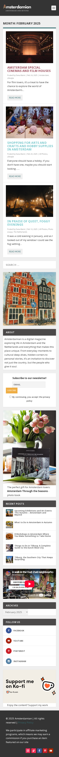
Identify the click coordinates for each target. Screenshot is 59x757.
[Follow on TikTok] (33, 750)
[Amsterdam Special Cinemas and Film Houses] (29, 47)
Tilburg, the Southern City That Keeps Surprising (33, 558)
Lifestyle (10, 78)
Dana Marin (20, 75)
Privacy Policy (26, 722)
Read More (15, 97)
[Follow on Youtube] (51, 750)
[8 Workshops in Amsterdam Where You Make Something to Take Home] (9, 536)
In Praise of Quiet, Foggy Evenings (28, 223)
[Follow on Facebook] (39, 750)
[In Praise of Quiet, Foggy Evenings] (29, 201)
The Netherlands (20, 232)
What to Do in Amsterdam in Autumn (33, 522)
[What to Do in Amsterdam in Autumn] (9, 524)
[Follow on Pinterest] (45, 750)
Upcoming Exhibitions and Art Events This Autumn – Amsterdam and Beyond (33, 512)
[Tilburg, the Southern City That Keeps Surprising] (9, 559)
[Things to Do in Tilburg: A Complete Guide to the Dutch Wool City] (9, 548)
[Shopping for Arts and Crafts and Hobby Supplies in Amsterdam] (29, 122)
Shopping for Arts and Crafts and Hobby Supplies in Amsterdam (30, 146)
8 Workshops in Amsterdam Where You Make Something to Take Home (32, 535)
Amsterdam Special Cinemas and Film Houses (29, 69)
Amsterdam (44, 75)
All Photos (43, 154)
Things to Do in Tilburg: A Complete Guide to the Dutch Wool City (32, 546)
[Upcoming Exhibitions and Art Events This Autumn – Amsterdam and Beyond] (9, 512)
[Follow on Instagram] (28, 750)
